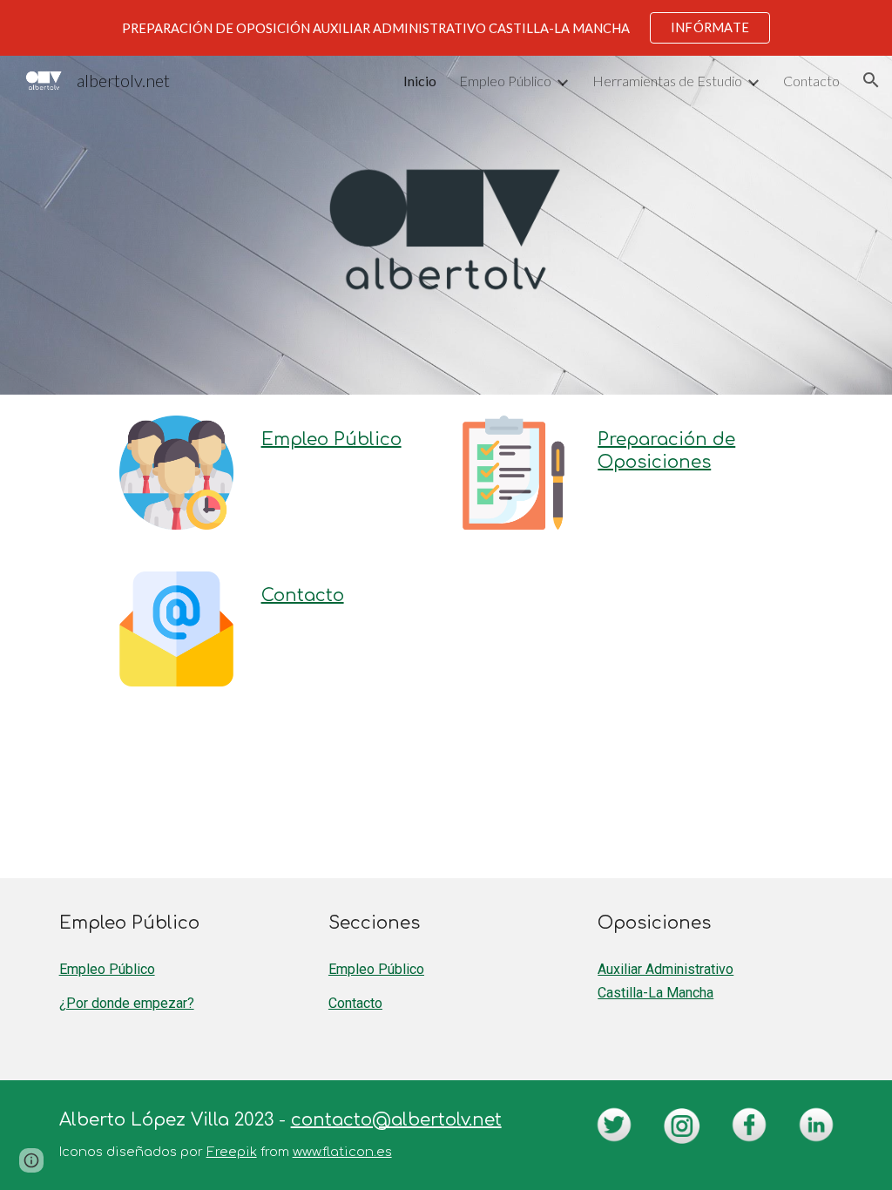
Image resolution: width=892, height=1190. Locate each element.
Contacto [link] (811, 80)
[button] (871, 80)
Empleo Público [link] (505, 80)
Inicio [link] (419, 80)
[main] (345, 439)
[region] (446, 28)
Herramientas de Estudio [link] (667, 80)
